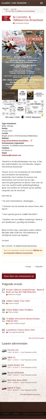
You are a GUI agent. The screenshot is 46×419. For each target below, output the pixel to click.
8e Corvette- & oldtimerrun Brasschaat (20, 11)
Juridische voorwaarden (33, 414)
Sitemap (16, 414)
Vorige (28, 266)
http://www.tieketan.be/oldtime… (16, 141)
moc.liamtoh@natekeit (11, 155)
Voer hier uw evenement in (19, 276)
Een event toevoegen (36, 338)
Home (6, 9)
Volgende (38, 266)
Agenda (14, 9)
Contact (6, 414)
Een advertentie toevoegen (30, 394)
